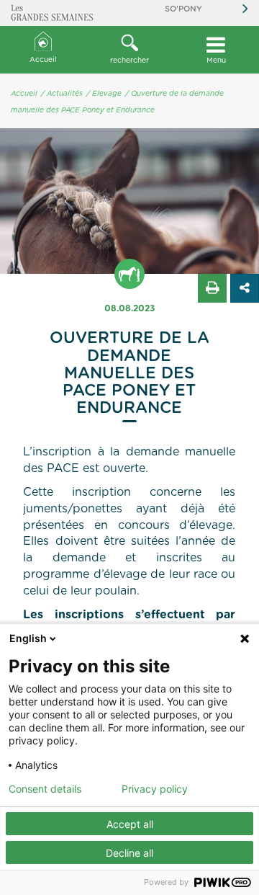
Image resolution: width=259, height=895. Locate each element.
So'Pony (183, 9)
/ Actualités (62, 93)
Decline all (129, 853)
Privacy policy (155, 789)
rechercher (129, 60)
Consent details (45, 789)
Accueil (43, 59)
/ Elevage (104, 93)
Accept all (129, 824)
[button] (129, 50)
